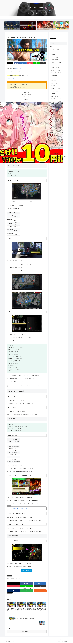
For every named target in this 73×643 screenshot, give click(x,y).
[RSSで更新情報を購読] (40, 590)
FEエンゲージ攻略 (55, 153)
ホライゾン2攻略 (54, 90)
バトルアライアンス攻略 (56, 62)
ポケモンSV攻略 (54, 143)
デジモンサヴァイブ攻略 (56, 64)
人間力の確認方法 (25, 99)
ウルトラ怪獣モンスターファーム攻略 (58, 156)
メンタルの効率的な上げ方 (26, 94)
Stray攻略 (53, 93)
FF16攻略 (53, 54)
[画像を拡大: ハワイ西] (40, 293)
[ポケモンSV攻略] (61, 25)
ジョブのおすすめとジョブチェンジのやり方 (19, 508)
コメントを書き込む (27, 631)
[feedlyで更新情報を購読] (26, 590)
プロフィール (53, 161)
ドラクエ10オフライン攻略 (56, 130)
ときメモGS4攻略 (54, 135)
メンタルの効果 (24, 97)
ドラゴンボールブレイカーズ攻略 (58, 150)
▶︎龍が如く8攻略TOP (11, 78)
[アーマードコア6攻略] (45, 25)
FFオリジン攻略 (54, 57)
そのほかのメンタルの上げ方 (27, 96)
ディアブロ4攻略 (54, 104)
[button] (43, 63)
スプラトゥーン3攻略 (55, 124)
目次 (25, 92)
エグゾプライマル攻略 (55, 111)
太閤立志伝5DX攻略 (55, 158)
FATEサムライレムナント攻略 (57, 132)
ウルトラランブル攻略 (55, 114)
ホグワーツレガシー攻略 (56, 101)
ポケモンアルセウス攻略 (56, 140)
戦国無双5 (53, 85)
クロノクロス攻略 (54, 96)
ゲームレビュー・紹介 (54, 49)
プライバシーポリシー (63, 639)
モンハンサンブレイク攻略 (56, 127)
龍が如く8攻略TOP (26, 570)
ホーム (58, 639)
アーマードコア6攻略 (55, 70)
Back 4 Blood (53, 80)
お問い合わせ (53, 163)
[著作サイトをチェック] (13, 590)
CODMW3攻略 (54, 77)
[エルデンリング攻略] (12, 25)
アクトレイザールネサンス (56, 137)
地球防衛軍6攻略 (54, 59)
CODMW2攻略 (54, 75)
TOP (51, 46)
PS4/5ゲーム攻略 (53, 51)
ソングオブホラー (54, 83)
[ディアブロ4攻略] (28, 25)
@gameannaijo (18, 68)
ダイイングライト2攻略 (56, 72)
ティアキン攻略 (54, 122)
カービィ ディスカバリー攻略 (57, 145)
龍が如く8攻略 (10, 575)
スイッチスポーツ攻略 (55, 148)
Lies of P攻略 (53, 109)
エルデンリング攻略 (55, 67)
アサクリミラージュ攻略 (56, 98)
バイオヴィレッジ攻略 (55, 88)
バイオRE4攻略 (54, 106)
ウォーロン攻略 (54, 117)
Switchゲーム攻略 (53, 119)
